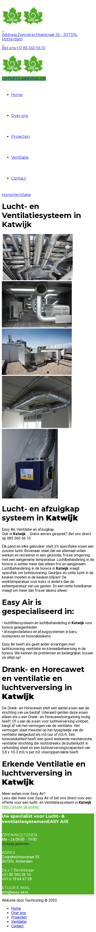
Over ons (19, 115)
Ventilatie (20, 157)
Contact (18, 178)
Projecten (20, 136)
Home (17, 95)
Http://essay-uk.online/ (21, 807)
